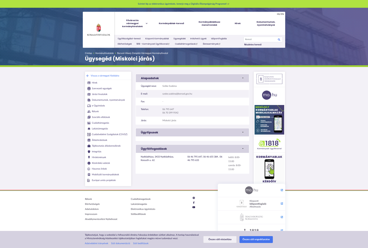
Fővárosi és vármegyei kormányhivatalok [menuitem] (132, 23)
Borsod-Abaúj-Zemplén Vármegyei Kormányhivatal (142, 53)
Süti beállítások (140, 243)
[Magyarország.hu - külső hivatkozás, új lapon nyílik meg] (251, 190)
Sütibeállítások (138, 214)
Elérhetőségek (125, 43)
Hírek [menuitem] (238, 23)
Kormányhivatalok (98, 35)
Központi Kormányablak (157, 38)
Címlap (88, 53)
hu (278, 14)
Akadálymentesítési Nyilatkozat (101, 219)
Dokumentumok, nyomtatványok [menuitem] (266, 23)
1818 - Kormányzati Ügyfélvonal (151, 43)
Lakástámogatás (139, 204)
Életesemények (210, 43)
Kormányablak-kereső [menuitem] (171, 23)
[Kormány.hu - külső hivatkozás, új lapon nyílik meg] (251, 217)
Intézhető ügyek (198, 38)
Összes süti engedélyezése (256, 239)
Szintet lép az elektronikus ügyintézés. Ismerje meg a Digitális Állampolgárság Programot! (182, 4)
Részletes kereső (252, 44)
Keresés (279, 40)
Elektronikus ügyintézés (143, 209)
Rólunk (88, 199)
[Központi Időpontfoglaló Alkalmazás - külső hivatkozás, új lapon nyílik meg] (251, 204)
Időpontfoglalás (219, 38)
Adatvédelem (92, 209)
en (282, 14)
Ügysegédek (180, 38)
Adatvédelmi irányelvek (96, 243)
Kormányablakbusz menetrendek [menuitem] (209, 23)
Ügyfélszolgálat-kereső (129, 38)
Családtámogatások (185, 43)
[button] (192, 78)
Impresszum (91, 214)
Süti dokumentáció (120, 243)
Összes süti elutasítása (219, 239)
